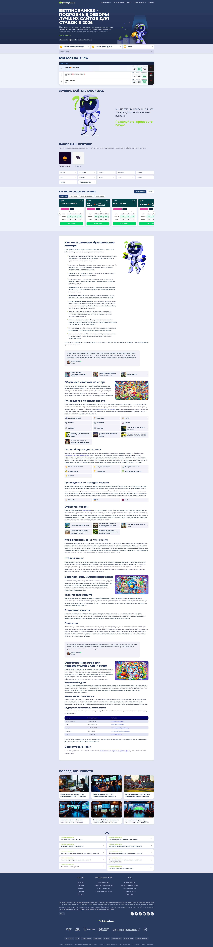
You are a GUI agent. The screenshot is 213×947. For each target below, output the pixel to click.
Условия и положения (146, 944)
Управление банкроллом (104, 891)
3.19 (75, 214)
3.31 (75, 217)
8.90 (106, 214)
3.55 (128, 217)
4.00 (133, 214)
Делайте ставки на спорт (122, 2)
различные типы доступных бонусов (77, 455)
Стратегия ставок (104, 882)
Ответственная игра (104, 888)
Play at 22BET (72, 223)
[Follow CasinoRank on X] (140, 914)
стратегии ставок (85, 510)
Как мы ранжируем (129, 888)
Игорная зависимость (66, 944)
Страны (80, 888)
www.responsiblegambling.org (120, 727)
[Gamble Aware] (126, 929)
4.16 (133, 217)
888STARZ (64, 216)
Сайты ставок (105, 2)
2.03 (123, 217)
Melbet (64, 219)
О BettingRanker (129, 882)
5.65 (101, 214)
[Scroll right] (153, 213)
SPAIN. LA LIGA (73, 196)
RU (61, 914)
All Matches (63, 196)
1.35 (96, 217)
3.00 (70, 217)
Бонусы (80, 882)
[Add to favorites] (61, 66)
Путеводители (139, 2)
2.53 (80, 214)
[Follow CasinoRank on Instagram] (136, 914)
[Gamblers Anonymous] (77, 929)
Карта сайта (130, 894)
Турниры (81, 891)
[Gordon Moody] (104, 929)
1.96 (123, 214)
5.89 (101, 217)
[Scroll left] (59, 213)
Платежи (81, 885)
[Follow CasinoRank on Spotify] (148, 914)
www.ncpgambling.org (117, 724)
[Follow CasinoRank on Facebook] (132, 914)
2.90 (70, 214)
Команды (81, 894)
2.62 (80, 217)
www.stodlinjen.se (116, 734)
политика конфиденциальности (108, 944)
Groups (150, 191)
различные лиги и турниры (106, 409)
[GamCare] (89, 929)
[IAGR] (69, 929)
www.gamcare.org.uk (117, 721)
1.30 (96, 214)
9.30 (106, 217)
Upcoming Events (140, 191)
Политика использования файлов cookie (85, 944)
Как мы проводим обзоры (129, 885)
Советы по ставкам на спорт (104, 885)
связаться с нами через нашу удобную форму (115, 751)
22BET (64, 214)
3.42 (128, 214)
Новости (151, 2)
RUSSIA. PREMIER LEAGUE (87, 196)
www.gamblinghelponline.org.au (120, 731)
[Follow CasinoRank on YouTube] (144, 914)
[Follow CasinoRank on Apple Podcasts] (152, 914)
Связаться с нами (129, 891)
